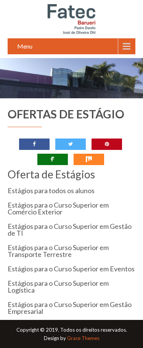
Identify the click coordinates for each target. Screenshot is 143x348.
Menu (24, 46)
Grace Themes (83, 338)
